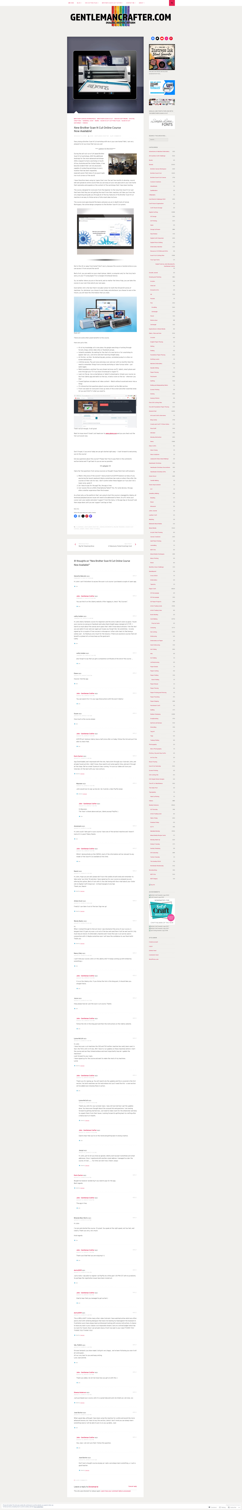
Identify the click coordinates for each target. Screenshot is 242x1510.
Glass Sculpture (154, 454)
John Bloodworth (106, 527)
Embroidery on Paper (156, 640)
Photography (153, 744)
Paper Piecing (154, 372)
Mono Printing (154, 558)
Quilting (152, 381)
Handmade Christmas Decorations (160, 467)
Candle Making (154, 480)
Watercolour (153, 320)
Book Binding (154, 614)
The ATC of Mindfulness (156, 783)
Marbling (151, 519)
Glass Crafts (152, 446)
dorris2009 (78, 1270)
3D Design (153, 216)
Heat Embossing (155, 645)
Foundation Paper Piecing (157, 355)
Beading (152, 498)
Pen (151, 303)
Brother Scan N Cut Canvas (158, 177)
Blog (79, 3)
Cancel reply (132, 1486)
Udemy (82, 529)
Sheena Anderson (80, 1393)
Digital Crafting (153, 212)
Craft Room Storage (156, 208)
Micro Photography (155, 749)
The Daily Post (153, 788)
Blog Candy (153, 420)
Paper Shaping (154, 701)
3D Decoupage (154, 597)
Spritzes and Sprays (156, 723)
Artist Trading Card (155, 814)
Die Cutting (153, 632)
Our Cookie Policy (38, 1507)
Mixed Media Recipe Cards (158, 835)
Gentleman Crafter (91, 527)
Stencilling (153, 727)
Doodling (154, 307)
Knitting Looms (154, 359)
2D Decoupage (154, 593)
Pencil (152, 316)
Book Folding (155, 679)
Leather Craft (153, 515)
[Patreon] (157, 38)
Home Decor (152, 476)
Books (151, 160)
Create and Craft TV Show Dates (159, 424)
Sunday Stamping (155, 848)
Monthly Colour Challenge (156, 567)
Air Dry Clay (153, 757)
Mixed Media (152, 528)
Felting (152, 346)
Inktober (152, 433)
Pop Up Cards (156, 623)
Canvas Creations (155, 537)
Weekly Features (154, 805)
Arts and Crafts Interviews (158, 415)
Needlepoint (152, 571)
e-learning (80, 527)
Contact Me (130, 3)
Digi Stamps (153, 234)
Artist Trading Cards (156, 606)
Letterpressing (154, 662)
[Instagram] (166, 38)
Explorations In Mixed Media (157, 329)
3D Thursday (154, 809)
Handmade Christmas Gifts (158, 472)
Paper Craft (152, 589)
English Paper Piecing (156, 342)
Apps (151, 225)
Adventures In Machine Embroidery (159, 151)
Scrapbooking (154, 718)
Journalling (153, 545)
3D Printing (153, 221)
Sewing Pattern (154, 398)
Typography (152, 792)
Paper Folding (154, 675)
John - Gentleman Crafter (99, 136)
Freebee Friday (154, 822)
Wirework (153, 506)
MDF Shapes (154, 879)
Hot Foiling (153, 649)
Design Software (121, 119)
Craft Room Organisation (156, 203)
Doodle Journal (153, 273)
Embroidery (153, 580)
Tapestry (153, 584)
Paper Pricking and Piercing (158, 692)
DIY (151, 489)
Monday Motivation (155, 437)
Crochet (152, 337)
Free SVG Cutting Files (155, 402)
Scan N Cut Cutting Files (110, 121)
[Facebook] (153, 38)
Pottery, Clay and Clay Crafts (157, 753)
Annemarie (93, 1487)
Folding (152, 350)
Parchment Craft (155, 705)
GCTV (152, 827)
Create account (153, 942)
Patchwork (153, 376)
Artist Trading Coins (156, 610)
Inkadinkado (153, 186)
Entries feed (152, 950)
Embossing (153, 636)
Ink (151, 294)
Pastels (152, 298)
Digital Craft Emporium (157, 238)
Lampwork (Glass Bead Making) (159, 459)
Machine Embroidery (156, 363)
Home (72, 3)
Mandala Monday (155, 831)
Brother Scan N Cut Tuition (112, 3)
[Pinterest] (171, 38)
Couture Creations (155, 182)
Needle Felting (154, 368)
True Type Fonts (155, 260)
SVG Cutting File (153, 775)
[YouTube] (162, 38)
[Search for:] (158, 139)
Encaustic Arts (154, 290)
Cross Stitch (153, 576)
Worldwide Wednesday (157, 866)
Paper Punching (154, 697)
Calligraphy (152, 195)
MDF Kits (153, 550)
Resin (152, 502)
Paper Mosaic (154, 684)
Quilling (152, 710)
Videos (85, 123)
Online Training (119, 527)
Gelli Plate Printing (155, 541)
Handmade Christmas (155, 463)
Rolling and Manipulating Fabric (159, 385)
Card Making (153, 619)
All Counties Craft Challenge (157, 156)
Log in (150, 946)
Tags (151, 736)
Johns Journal (153, 511)
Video (87, 529)
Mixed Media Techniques (157, 554)
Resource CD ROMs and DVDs (159, 251)
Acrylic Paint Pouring (156, 532)
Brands (151, 164)
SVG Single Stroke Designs (156, 779)
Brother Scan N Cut (105, 119)
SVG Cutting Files (91, 3)
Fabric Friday (154, 818)
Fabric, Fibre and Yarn (155, 333)
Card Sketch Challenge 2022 (157, 199)
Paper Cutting (154, 671)
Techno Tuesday (155, 857)
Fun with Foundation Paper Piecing (159, 407)
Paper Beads (154, 667)
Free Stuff (153, 428)
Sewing (152, 394)
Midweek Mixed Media (155, 524)
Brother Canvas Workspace (85, 119)
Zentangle (154, 312)
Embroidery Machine (156, 247)
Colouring (153, 628)
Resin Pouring (153, 762)
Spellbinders (153, 190)
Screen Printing (154, 389)
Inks (151, 653)
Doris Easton (78, 756)
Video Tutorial (95, 529)
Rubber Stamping (155, 714)
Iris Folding (153, 658)
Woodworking (153, 870)
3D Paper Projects (155, 602)
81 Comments (116, 136)
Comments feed (153, 955)
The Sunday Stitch (155, 861)
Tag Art (152, 731)
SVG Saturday (154, 853)
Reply (135, 576)
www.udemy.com (111, 434)
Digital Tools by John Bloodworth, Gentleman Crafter (165, 265)
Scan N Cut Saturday (155, 766)
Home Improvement (155, 485)
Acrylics (152, 281)
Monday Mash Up (155, 840)
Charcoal (152, 286)
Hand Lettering (154, 796)
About (141, 3)
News (97, 121)
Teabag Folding (154, 740)
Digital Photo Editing (156, 242)
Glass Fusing (153, 450)
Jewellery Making (154, 493)
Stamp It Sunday (155, 844)
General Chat (88, 121)
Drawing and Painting (155, 277)
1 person (82, 774)
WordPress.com (153, 959)
